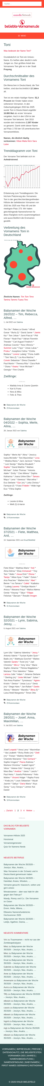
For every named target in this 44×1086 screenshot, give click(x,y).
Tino (26, 300)
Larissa (7, 674)
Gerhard (31, 759)
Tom (27, 297)
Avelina (17, 771)
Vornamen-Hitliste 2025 (14, 835)
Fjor (19, 483)
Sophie (7, 467)
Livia (37, 458)
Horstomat (8, 839)
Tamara (36, 476)
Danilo (36, 686)
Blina (33, 690)
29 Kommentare (13, 408)
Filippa (30, 593)
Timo (31, 297)
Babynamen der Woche (16, 405)
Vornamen (8, 1049)
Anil (32, 568)
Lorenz (16, 354)
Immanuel (26, 571)
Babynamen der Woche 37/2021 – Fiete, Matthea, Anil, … (21, 532)
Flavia (22, 762)
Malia (24, 141)
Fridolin (25, 486)
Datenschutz (11, 1052)
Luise (6, 144)
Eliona (31, 574)
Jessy (35, 652)
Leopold (12, 750)
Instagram (35, 1065)
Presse (36, 1049)
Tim (22, 297)
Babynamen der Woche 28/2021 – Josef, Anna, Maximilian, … (20, 717)
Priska (7, 351)
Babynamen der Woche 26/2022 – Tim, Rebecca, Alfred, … (21, 314)
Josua (19, 574)
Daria (22, 784)
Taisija (6, 577)
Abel (33, 580)
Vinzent (15, 777)
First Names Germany (15, 1065)
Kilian (19, 141)
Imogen (33, 596)
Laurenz (15, 586)
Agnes (37, 680)
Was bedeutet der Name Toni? (17, 51)
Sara (34, 141)
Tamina (7, 300)
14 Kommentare (13, 518)
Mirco (16, 665)
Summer (7, 348)
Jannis (37, 332)
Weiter (30, 810)
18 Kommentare (13, 800)
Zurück (8, 810)
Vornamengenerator (13, 843)
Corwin (7, 360)
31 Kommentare (13, 606)
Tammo (14, 300)
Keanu (15, 366)
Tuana (20, 300)
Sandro (14, 662)
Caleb (26, 583)
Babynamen (32, 1062)
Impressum (23, 1049)
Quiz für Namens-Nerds (14, 847)
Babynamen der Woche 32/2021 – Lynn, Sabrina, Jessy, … (21, 620)
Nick (30, 141)
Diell (37, 753)
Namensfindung (13, 1062)
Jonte (20, 677)
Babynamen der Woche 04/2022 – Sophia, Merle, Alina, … (21, 422)
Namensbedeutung (21, 1059)
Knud (6, 960)
